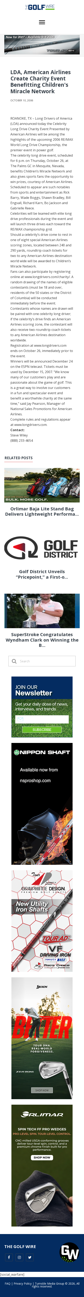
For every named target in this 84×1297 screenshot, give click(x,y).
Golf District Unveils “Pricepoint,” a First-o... (42, 574)
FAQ (7, 1283)
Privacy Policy (23, 1283)
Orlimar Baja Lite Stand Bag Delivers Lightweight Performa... (42, 511)
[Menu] (42, 22)
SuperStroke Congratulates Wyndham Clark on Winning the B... (42, 639)
